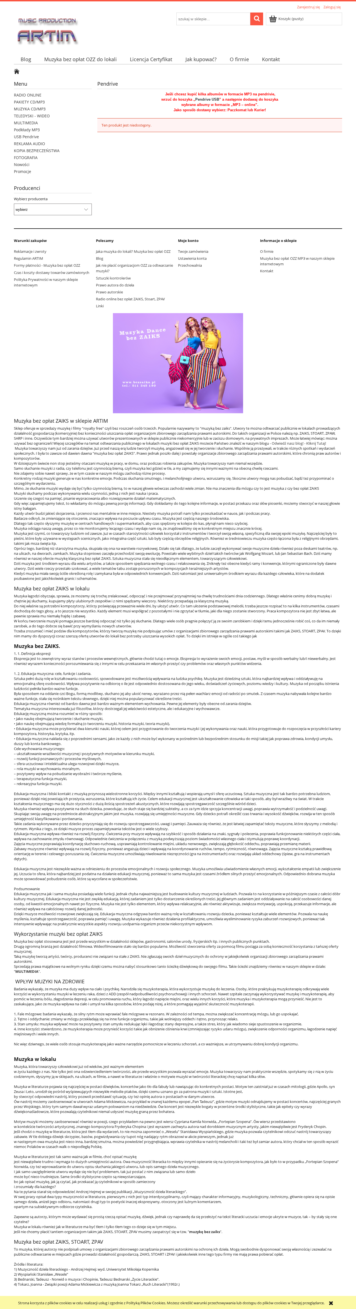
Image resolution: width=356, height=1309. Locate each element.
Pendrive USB (207, 99)
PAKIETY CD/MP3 (29, 102)
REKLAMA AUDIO (29, 143)
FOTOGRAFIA (26, 157)
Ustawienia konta (192, 258)
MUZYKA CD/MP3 (30, 109)
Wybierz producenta (31, 199)
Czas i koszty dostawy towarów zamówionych (51, 272)
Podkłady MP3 (27, 129)
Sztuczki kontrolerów (113, 278)
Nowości (21, 164)
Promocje (22, 171)
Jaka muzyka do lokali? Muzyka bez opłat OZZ (133, 251)
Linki (100, 305)
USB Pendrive (26, 136)
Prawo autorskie (109, 292)
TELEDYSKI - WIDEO (32, 115)
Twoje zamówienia (193, 251)
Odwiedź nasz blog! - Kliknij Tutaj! (299, 443)
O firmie (266, 251)
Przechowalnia (190, 265)
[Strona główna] (47, 29)
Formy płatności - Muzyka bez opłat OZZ (47, 265)
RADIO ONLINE (27, 95)
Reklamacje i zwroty (30, 251)
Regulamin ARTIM (28, 258)
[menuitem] (26, 59)
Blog (99, 258)
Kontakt (266, 270)
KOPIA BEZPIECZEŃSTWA (37, 150)
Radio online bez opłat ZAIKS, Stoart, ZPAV (130, 298)
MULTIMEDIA (26, 122)
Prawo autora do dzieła (115, 285)
